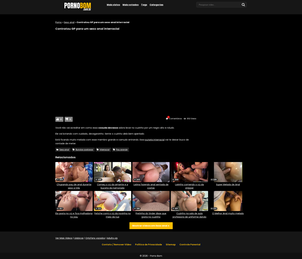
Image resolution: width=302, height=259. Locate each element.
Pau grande (121, 149)
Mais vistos (113, 4)
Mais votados (131, 4)
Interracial (104, 149)
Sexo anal (69, 22)
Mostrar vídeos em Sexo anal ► (151, 225)
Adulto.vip (112, 238)
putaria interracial (155, 139)
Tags (144, 4)
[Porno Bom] (79, 10)
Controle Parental (189, 244)
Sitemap (171, 244)
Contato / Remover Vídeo (116, 244)
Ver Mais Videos (63, 238)
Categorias (156, 4)
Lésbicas (79, 238)
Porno (58, 22)
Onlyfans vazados (95, 238)
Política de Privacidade (148, 244)
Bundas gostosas (84, 149)
